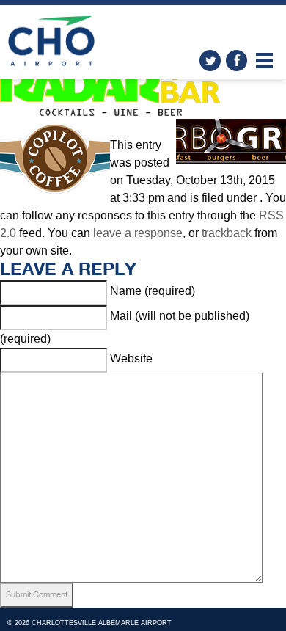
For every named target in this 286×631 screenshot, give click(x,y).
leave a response (138, 233)
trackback (227, 233)
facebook (236, 60)
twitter (210, 60)
